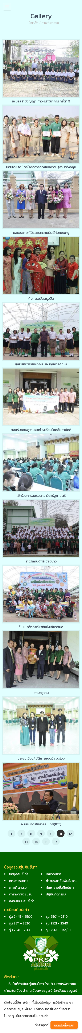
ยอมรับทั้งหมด (64, 1025)
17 (55, 841)
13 (26, 841)
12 (70, 833)
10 (51, 833)
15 (46, 841)
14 (36, 841)
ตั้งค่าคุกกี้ (41, 1025)
